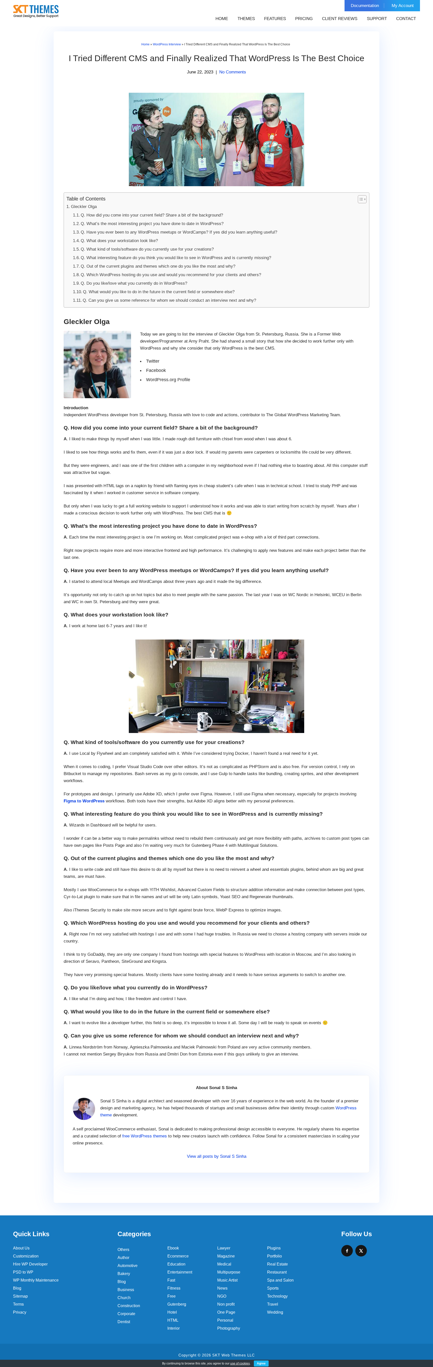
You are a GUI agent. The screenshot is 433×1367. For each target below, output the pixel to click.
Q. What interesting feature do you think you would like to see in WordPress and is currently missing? (176, 257)
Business (126, 1290)
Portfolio (274, 1256)
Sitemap (20, 1296)
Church (124, 1298)
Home (221, 18)
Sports (273, 1288)
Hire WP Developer (30, 1264)
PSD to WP (23, 1272)
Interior (173, 1328)
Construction (129, 1306)
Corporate (126, 1314)
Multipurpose (228, 1272)
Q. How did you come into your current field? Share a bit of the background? (152, 215)
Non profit (226, 1304)
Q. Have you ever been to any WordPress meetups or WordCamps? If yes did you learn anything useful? (179, 232)
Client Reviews (339, 18)
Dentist (124, 1322)
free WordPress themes (144, 1136)
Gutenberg (176, 1304)
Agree (261, 1363)
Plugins (274, 1248)
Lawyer (223, 1248)
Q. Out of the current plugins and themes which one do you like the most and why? (158, 266)
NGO (221, 1296)
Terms (18, 1304)
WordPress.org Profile (168, 379)
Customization (26, 1256)
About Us (21, 1248)
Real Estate (277, 1264)
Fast (171, 1280)
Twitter (152, 361)
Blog (17, 1288)
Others (123, 1249)
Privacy (19, 1312)
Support (377, 18)
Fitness (173, 1288)
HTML (172, 1320)
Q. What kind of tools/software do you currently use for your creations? (147, 249)
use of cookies (240, 1363)
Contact (406, 18)
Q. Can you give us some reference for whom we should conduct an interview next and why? (169, 300)
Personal (225, 1320)
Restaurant (277, 1272)
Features (275, 18)
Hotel (172, 1312)
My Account (403, 5)
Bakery (124, 1274)
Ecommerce (178, 1256)
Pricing (304, 18)
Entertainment (179, 1272)
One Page (226, 1312)
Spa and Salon (280, 1280)
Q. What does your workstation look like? (119, 240)
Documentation (365, 5)
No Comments (232, 72)
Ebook (173, 1248)
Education (176, 1264)
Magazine (226, 1256)
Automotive (128, 1266)
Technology (277, 1296)
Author (123, 1257)
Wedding (275, 1312)
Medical (224, 1264)
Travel (272, 1304)
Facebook (156, 370)
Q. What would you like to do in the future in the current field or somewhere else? (159, 291)
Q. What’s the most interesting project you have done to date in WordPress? (152, 223)
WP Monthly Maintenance (36, 1280)
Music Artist (227, 1280)
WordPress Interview (167, 44)
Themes (246, 18)
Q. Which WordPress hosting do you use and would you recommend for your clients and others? (171, 274)
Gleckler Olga (83, 206)
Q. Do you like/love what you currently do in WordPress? (134, 283)
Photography (228, 1328)
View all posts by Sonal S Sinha (216, 1156)
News (222, 1288)
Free (171, 1296)
